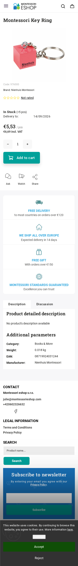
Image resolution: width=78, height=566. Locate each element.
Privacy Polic (38, 484)
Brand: (18, 90)
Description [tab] (17, 304)
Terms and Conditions (17, 427)
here (70, 529)
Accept (39, 547)
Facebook (15, 411)
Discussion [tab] (44, 304)
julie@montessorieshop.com (22, 399)
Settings (39, 536)
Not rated (27, 97)
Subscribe (39, 509)
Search (16, 461)
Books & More (44, 343)
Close (68, 190)
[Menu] (6, 6)
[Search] (63, 6)
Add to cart (26, 158)
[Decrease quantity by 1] (7, 144)
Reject (39, 558)
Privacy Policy (12, 432)
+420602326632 (14, 404)
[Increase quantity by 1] (27, 144)
